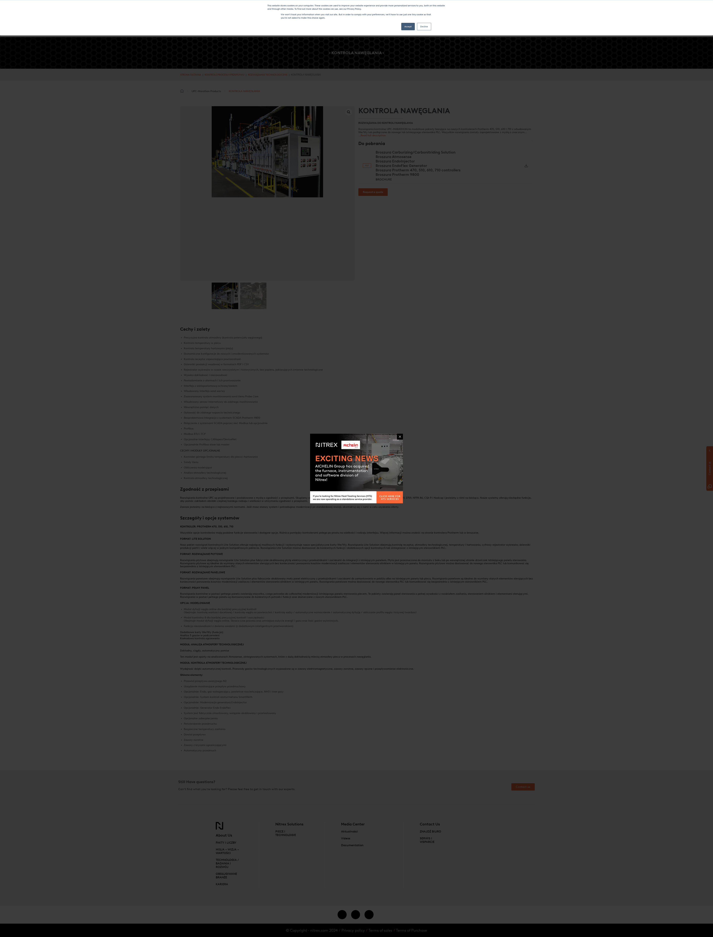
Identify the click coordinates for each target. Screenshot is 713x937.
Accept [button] (408, 26)
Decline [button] (424, 26)
